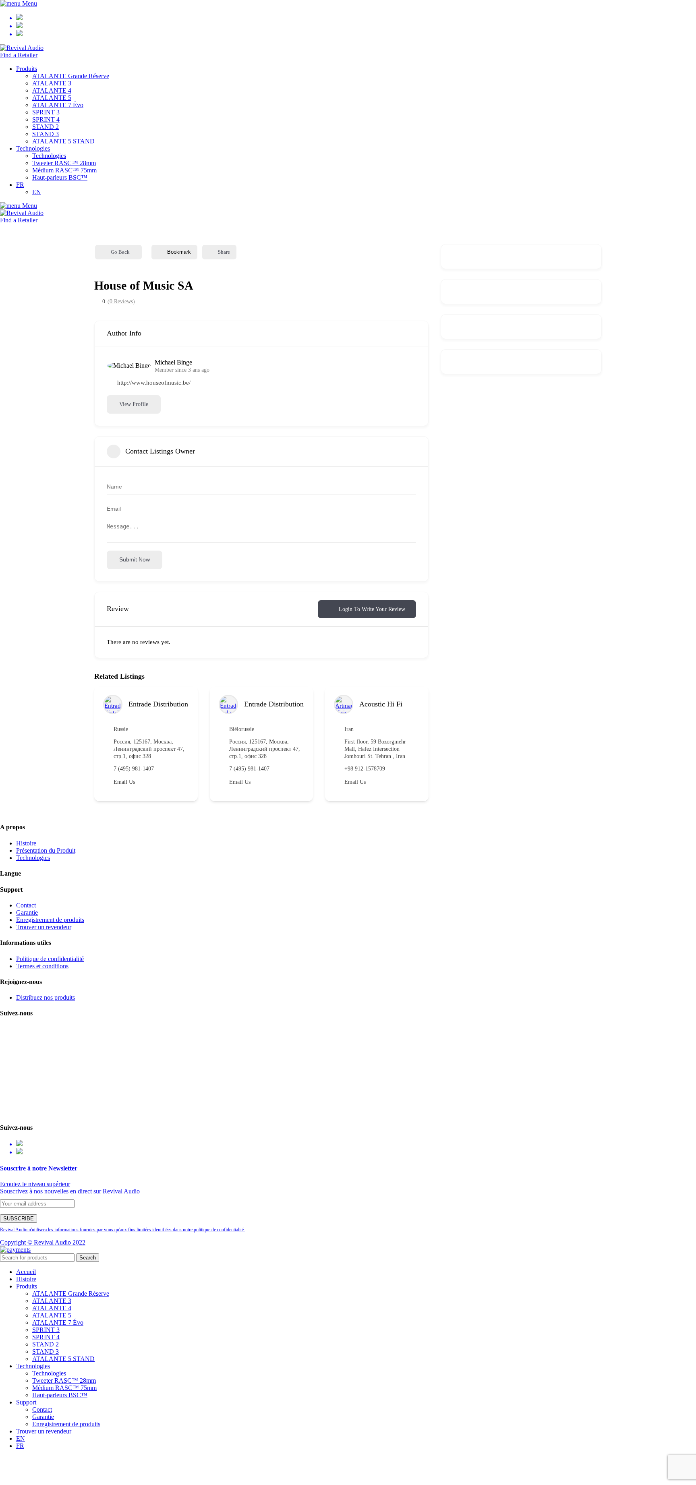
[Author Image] (112, 704)
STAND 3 (45, 133)
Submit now (134, 559)
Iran (349, 729)
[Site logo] (22, 47)
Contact (26, 905)
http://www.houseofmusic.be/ (154, 382)
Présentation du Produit (45, 850)
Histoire (26, 843)
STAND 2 (45, 126)
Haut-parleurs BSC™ (59, 177)
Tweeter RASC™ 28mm (64, 162)
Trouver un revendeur (43, 927)
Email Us (124, 782)
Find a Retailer (18, 55)
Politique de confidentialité (50, 958)
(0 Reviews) (121, 301)
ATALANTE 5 (51, 97)
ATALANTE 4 (51, 90)
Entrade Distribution (158, 704)
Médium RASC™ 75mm (64, 170)
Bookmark (179, 252)
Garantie (27, 912)
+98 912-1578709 (364, 769)
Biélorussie (241, 729)
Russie (121, 729)
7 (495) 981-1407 (134, 769)
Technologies (49, 155)
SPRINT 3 (46, 112)
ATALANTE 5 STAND (63, 141)
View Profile (133, 404)
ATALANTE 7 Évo (57, 104)
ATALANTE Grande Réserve (70, 75)
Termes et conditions (42, 966)
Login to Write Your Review (372, 609)
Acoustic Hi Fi (380, 704)
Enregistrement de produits (50, 919)
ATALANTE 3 (51, 83)
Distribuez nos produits (45, 997)
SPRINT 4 (46, 119)
